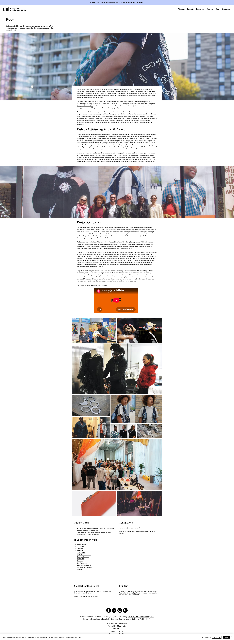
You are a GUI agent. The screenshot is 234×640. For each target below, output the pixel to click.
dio (83, 547)
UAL (119, 634)
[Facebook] (108, 610)
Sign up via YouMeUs (126, 531)
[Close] (232, 637)
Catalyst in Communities (85, 106)
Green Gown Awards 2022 (108, 242)
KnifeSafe (80, 551)
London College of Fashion (109, 104)
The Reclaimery (82, 563)
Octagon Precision (83, 557)
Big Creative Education (84, 567)
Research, (87, 619)
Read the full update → (136, 2)
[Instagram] (119, 610)
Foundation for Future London (93, 102)
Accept (226, 637)
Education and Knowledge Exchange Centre (107, 619)
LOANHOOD (130, 260)
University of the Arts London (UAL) (141, 617)
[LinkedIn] (125, 610)
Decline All (217, 637)
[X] (114, 610)
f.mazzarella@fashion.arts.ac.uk (89, 596)
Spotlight (80, 569)
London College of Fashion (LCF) (138, 619)
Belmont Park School (84, 565)
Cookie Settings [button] (206, 637)
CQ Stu (79, 547)
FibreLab (80, 549)
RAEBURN (80, 559)
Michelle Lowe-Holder (84, 555)
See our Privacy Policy (74, 637)
